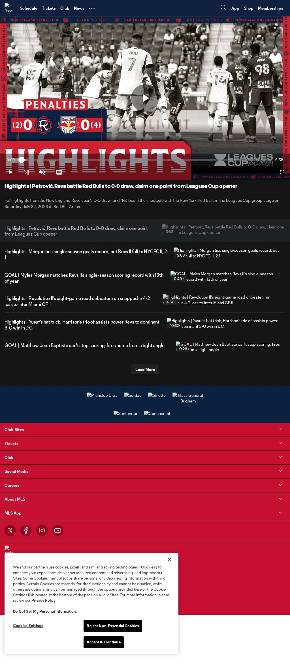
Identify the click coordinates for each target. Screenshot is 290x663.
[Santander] (125, 413)
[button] (92, 8)
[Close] (169, 559)
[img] (26, 172)
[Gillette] (157, 395)
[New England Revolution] (10, 8)
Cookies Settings (28, 625)
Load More (145, 369)
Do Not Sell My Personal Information (44, 611)
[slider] (145, 160)
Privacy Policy (43, 600)
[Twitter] (10, 530)
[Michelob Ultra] (102, 395)
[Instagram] (42, 530)
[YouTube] (57, 530)
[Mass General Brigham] (188, 400)
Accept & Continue (103, 642)
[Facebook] (26, 530)
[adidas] (132, 395)
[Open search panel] (223, 8)
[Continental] (157, 413)
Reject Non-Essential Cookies (113, 626)
